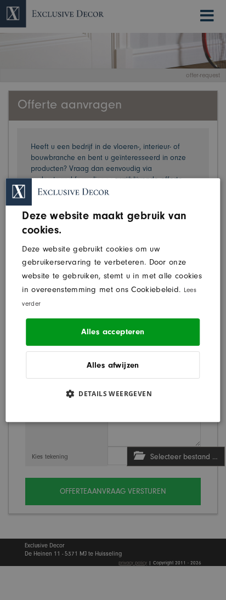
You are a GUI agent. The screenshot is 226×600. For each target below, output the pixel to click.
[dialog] (112, 300)
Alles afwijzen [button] (113, 365)
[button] (113, 393)
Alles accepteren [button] (112, 331)
